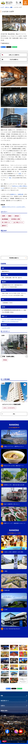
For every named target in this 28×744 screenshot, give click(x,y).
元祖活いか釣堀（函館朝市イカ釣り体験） (14, 552)
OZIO (19, 173)
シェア (3, 47)
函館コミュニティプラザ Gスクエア (10, 321)
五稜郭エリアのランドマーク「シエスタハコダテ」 (14, 206)
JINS (10, 177)
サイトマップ (18, 723)
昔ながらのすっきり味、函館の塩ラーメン (14, 465)
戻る (14, 414)
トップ (2, 7)
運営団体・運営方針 (8, 723)
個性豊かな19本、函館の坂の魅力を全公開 (14, 485)
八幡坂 (5, 571)
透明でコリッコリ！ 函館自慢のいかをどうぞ (14, 523)
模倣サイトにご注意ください (14, 721)
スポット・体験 (8, 7)
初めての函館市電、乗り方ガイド (12, 504)
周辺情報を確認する (14, 258)
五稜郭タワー (13, 194)
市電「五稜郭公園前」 (8, 356)
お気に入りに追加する (14, 55)
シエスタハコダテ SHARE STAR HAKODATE (12, 319)
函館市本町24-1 (5, 43)
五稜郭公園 (20, 194)
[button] (1, 355)
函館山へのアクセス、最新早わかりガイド (14, 446)
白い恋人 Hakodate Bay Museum (12, 628)
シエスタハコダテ (6, 328)
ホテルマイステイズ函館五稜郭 (11, 404)
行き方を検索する (14, 59)
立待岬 (5, 609)
